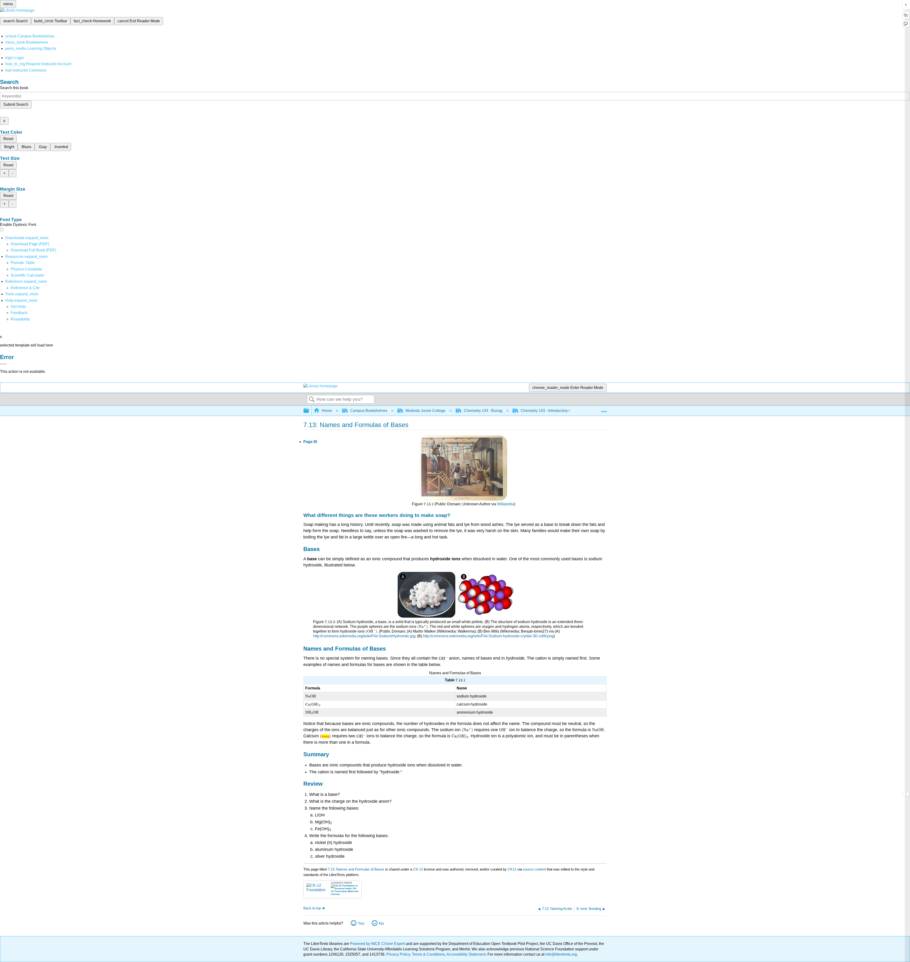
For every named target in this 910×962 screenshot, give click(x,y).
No (381, 923)
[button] (19, 313)
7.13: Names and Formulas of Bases (356, 869)
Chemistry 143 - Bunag (483, 411)
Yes (361, 923)
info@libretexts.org (560, 954)
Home (327, 411)
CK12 (512, 869)
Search (312, 400)
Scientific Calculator (27, 275)
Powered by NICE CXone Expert (378, 944)
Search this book (14, 88)
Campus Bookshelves (368, 411)
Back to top (312, 908)
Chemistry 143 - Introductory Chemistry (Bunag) (560, 411)
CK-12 (418, 869)
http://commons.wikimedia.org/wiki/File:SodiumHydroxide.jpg (364, 636)
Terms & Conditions (428, 954)
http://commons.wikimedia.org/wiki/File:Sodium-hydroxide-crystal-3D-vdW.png (488, 636)
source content (534, 869)
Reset (8, 139)
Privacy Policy (398, 954)
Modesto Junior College (425, 411)
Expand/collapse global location (604, 409)
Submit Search (15, 104)
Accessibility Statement (466, 954)
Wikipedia (505, 504)
